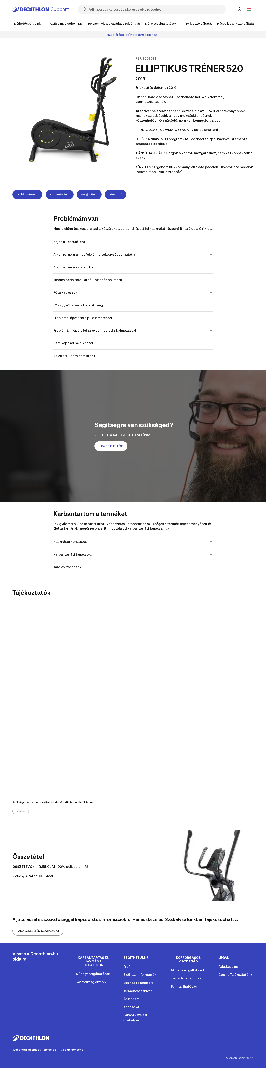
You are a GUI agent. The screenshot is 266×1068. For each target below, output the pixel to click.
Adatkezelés (228, 967)
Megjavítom (89, 194)
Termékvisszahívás (137, 991)
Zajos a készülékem (69, 242)
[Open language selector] (249, 9)
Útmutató (115, 194)
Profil (127, 967)
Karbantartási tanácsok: (72, 554)
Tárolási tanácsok (67, 567)
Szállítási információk (139, 974)
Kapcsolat (131, 1007)
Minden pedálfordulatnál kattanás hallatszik (88, 280)
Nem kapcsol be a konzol (73, 343)
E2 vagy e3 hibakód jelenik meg (78, 305)
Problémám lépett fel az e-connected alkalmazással (94, 330)
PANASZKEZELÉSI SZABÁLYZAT (38, 930)
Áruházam (131, 999)
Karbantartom (60, 194)
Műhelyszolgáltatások (93, 974)
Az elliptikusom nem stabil (74, 356)
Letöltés (21, 811)
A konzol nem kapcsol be (73, 267)
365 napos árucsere (138, 983)
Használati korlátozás (70, 542)
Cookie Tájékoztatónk (235, 974)
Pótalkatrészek (65, 292)
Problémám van (27, 194)
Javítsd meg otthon (91, 982)
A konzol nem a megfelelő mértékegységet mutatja (94, 254)
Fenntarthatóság (184, 986)
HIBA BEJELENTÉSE (111, 446)
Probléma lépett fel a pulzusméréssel (82, 318)
